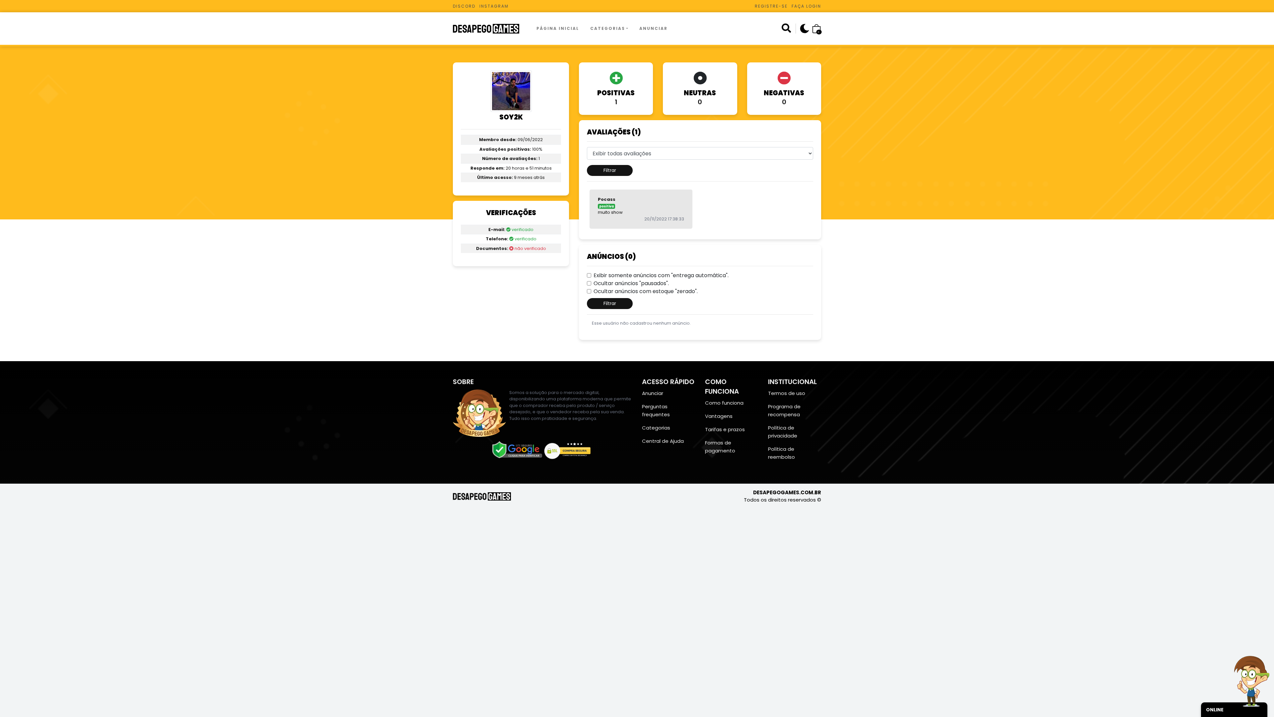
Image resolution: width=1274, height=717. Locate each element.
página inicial (557, 28)
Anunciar (653, 28)
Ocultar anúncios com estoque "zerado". (646, 291)
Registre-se (771, 6)
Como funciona (724, 402)
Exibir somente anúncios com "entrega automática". (661, 275)
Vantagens (719, 416)
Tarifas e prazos (725, 429)
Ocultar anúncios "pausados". (631, 283)
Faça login (806, 6)
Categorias (607, 28)
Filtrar (609, 170)
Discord (464, 6)
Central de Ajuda (663, 441)
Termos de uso (786, 393)
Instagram (494, 6)
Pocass (606, 199)
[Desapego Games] (490, 29)
